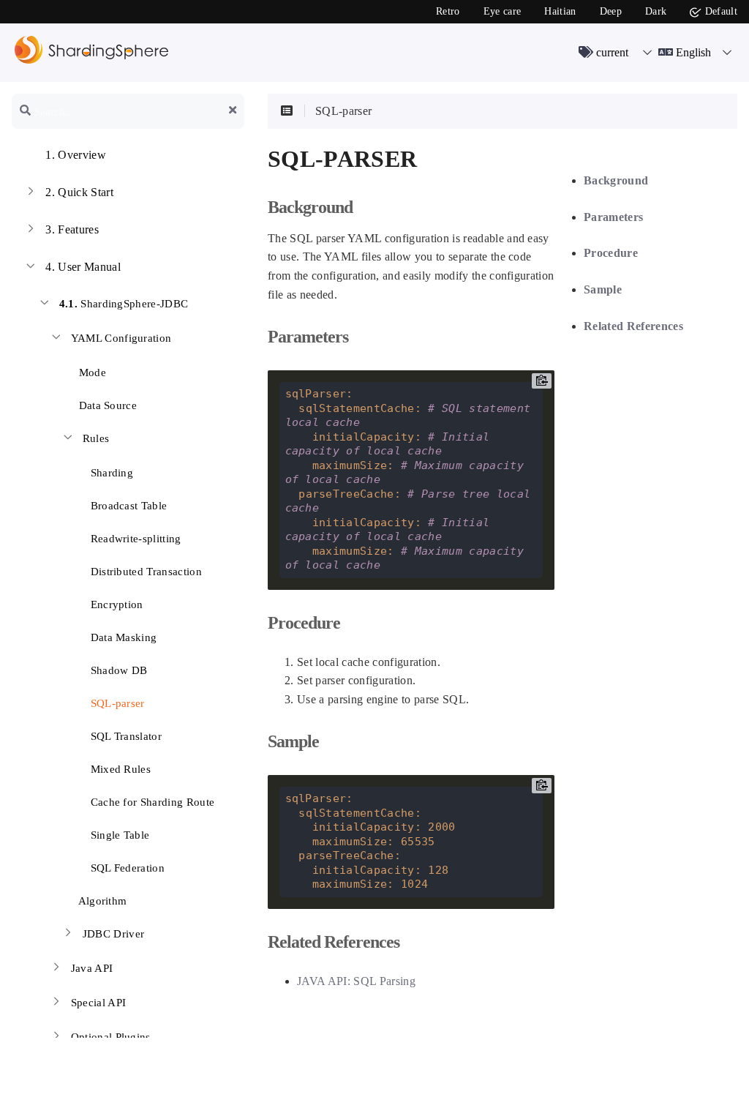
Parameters (613, 217)
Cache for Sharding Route (150, 802)
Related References (633, 326)
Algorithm (101, 901)
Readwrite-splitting (134, 538)
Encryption (115, 604)
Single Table (118, 835)
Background (616, 180)
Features (72, 229)
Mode (90, 372)
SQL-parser (116, 703)
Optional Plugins (111, 1037)
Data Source (106, 405)
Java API (92, 968)
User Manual (83, 267)
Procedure (611, 253)
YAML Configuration (121, 338)
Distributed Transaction (144, 571)
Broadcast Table (127, 506)
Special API (99, 1002)
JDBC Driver (114, 934)
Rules (96, 438)
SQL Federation (126, 868)
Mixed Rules (119, 769)
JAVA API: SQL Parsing (356, 981)
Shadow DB (117, 670)
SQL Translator (124, 736)
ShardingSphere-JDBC (124, 304)
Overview (75, 155)
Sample (603, 289)
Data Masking (122, 637)
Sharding (110, 473)
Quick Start (79, 192)
